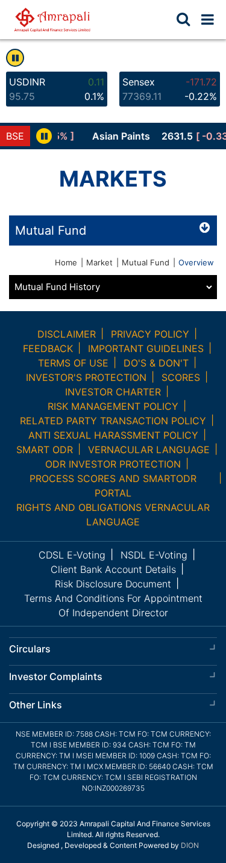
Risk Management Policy (113, 406)
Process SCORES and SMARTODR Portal (113, 485)
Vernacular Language (149, 450)
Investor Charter (113, 392)
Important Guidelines (146, 348)
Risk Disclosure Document (113, 584)
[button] (207, 19)
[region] (142, 136)
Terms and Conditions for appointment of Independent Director (113, 605)
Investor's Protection (86, 377)
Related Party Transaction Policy (113, 421)
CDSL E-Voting (72, 555)
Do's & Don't (156, 363)
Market (99, 262)
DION (190, 845)
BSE (15, 136)
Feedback (48, 348)
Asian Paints (114, 136)
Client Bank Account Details (113, 569)
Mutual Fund (145, 262)
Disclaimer (66, 334)
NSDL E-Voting (154, 555)
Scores (181, 377)
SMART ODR (44, 450)
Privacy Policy (150, 334)
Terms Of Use (73, 363)
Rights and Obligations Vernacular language (113, 514)
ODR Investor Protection (113, 464)
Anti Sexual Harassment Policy (113, 435)
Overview (196, 262)
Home (66, 262)
